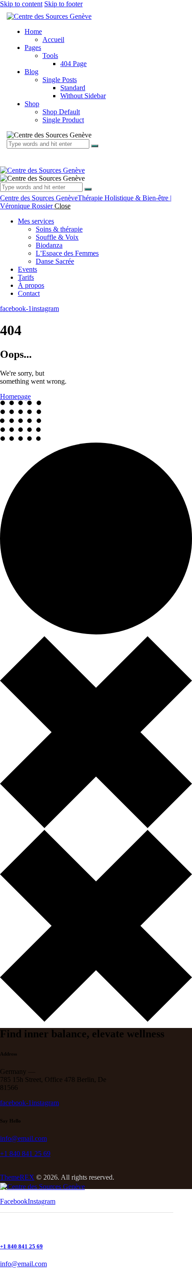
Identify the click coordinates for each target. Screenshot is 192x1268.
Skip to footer (63, 4)
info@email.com (23, 1138)
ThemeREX (17, 1177)
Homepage (15, 396)
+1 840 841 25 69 (25, 1153)
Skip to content (21, 4)
